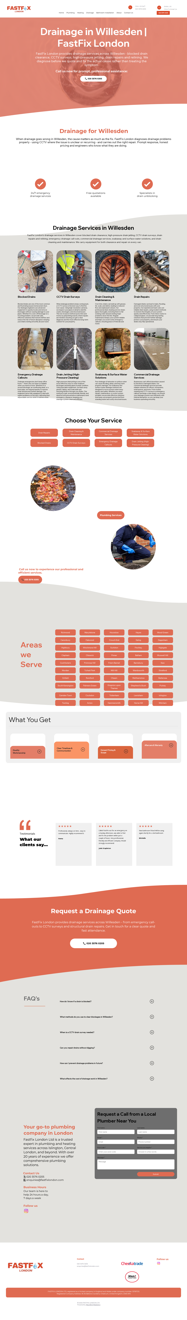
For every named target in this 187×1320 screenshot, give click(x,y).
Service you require (144, 1148)
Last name (140, 1128)
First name (101, 1128)
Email (99, 1138)
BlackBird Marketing (93, 1305)
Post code (101, 1148)
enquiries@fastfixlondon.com (45, 1179)
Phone (140, 1138)
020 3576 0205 (140, 9)
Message (101, 1157)
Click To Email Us (170, 9)
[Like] (130, 7)
